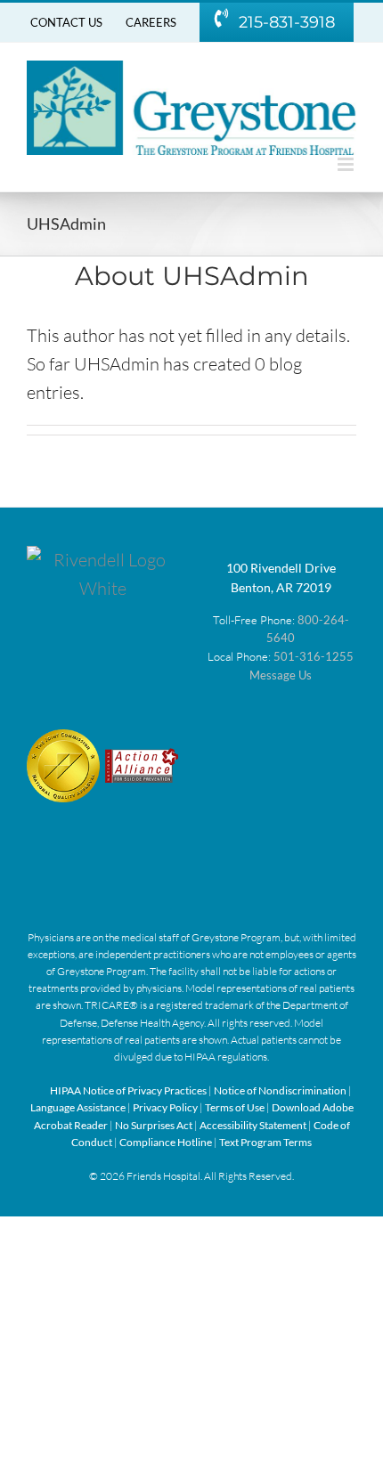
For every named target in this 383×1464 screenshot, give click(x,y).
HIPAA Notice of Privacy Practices (128, 1090)
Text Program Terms (265, 1142)
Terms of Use (235, 1107)
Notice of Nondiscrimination (280, 1090)
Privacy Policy (166, 1107)
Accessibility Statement (253, 1125)
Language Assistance (78, 1107)
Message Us (280, 675)
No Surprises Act (153, 1125)
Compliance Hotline (166, 1142)
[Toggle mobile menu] (347, 164)
